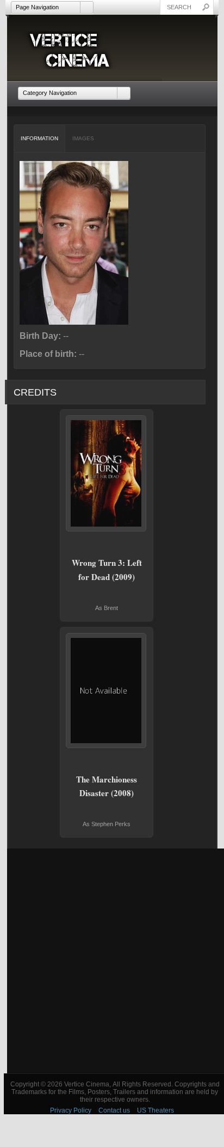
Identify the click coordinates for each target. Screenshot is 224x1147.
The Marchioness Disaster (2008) (106, 786)
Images (83, 138)
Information (39, 138)
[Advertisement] (112, 961)
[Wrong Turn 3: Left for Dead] (106, 473)
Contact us (114, 1110)
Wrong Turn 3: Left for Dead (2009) (107, 570)
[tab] (39, 138)
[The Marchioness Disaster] (106, 690)
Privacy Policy (70, 1110)
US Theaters (155, 1110)
